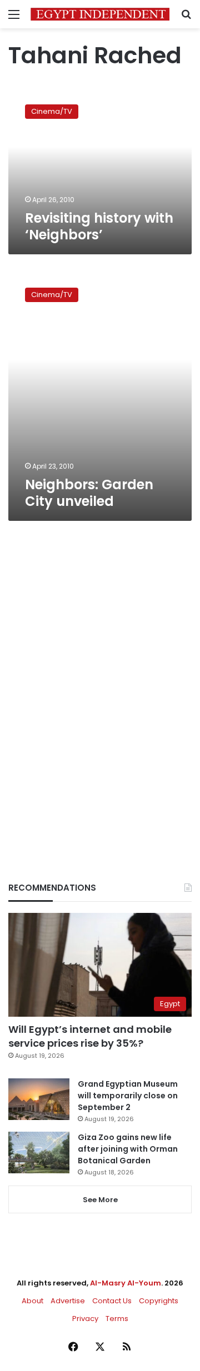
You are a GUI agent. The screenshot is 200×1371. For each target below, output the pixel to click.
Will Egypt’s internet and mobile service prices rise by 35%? (90, 1036)
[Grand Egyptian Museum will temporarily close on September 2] (38, 1099)
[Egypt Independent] (100, 14)
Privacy (85, 1318)
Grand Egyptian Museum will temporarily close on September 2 (128, 1095)
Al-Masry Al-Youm (125, 1283)
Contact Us (112, 1300)
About (32, 1300)
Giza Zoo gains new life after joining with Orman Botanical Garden (128, 1149)
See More (100, 1199)
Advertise (68, 1300)
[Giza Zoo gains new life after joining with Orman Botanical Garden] (38, 1152)
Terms (117, 1318)
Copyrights (158, 1300)
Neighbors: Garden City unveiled (89, 492)
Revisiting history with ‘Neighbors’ (99, 226)
